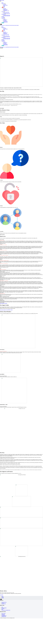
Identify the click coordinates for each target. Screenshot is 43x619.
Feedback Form (5, 44)
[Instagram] (1, 599)
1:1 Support (3, 40)
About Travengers (4, 602)
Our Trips (3, 608)
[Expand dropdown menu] (3, 31)
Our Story (4, 28)
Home (2, 26)
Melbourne (3, 37)
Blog (2, 609)
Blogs (4, 29)
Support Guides (4, 603)
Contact (4, 41)
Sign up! (3, 45)
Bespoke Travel (5, 32)
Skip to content (2, 0)
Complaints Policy (4, 615)
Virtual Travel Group (6, 34)
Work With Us (5, 42)
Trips (2, 31)
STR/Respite (5, 33)
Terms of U (3, 614)
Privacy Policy (4, 613)
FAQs (4, 30)
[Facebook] (0, 599)
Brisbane (3, 39)
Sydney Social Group (6, 35)
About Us (3, 27)
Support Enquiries (4, 607)
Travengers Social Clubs (6, 36)
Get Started (4, 43)
